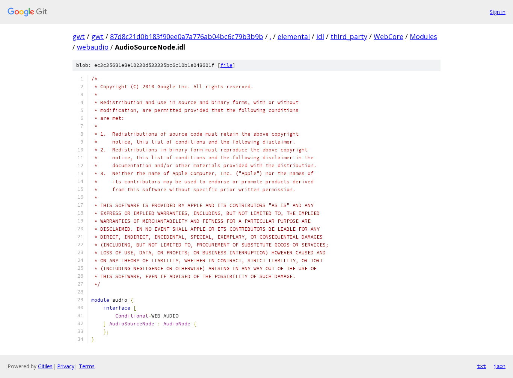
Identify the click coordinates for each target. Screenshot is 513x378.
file (226, 65)
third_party (348, 36)
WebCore (388, 36)
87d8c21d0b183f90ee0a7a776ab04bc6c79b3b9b (186, 36)
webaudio (93, 46)
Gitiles (45, 366)
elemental (294, 36)
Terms (87, 366)
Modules (423, 36)
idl (320, 36)
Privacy (65, 366)
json (499, 366)
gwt (78, 36)
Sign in (497, 11)
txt (481, 366)
